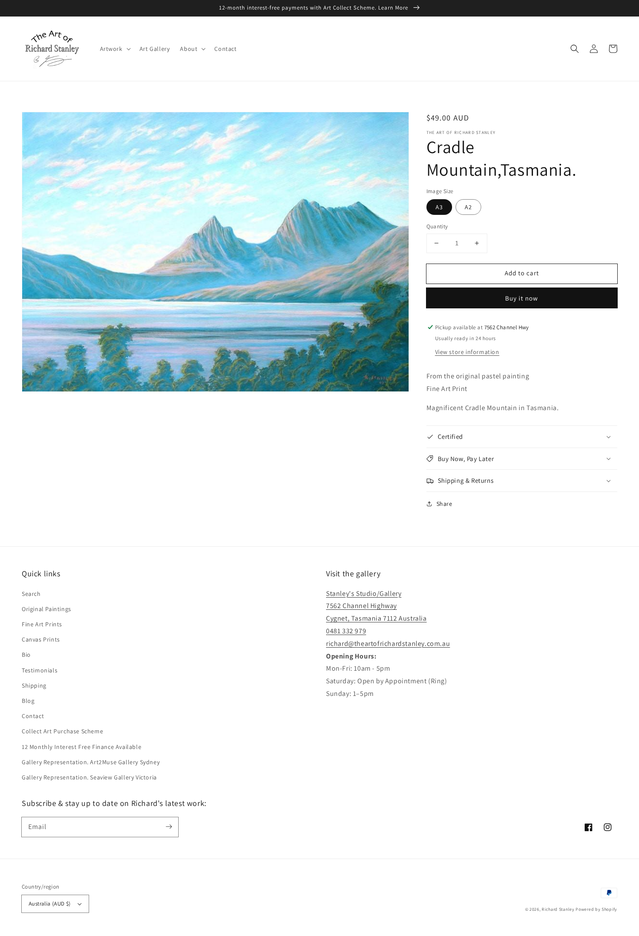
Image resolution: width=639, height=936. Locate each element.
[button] (114, 49)
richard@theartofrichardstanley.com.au (388, 643)
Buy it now (521, 298)
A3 (439, 207)
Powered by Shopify (596, 909)
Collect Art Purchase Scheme (62, 731)
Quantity (437, 226)
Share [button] (444, 504)
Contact (33, 716)
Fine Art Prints (42, 624)
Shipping (34, 685)
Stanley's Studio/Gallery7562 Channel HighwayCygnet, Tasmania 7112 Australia (376, 606)
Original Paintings (46, 609)
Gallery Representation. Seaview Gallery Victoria (89, 777)
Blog (28, 701)
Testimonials (39, 670)
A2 (468, 207)
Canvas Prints (41, 639)
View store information (467, 352)
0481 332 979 (346, 630)
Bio (26, 655)
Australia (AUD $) (50, 903)
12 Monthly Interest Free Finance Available (81, 747)
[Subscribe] (168, 826)
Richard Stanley (558, 909)
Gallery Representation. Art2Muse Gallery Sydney (91, 762)
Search (31, 594)
